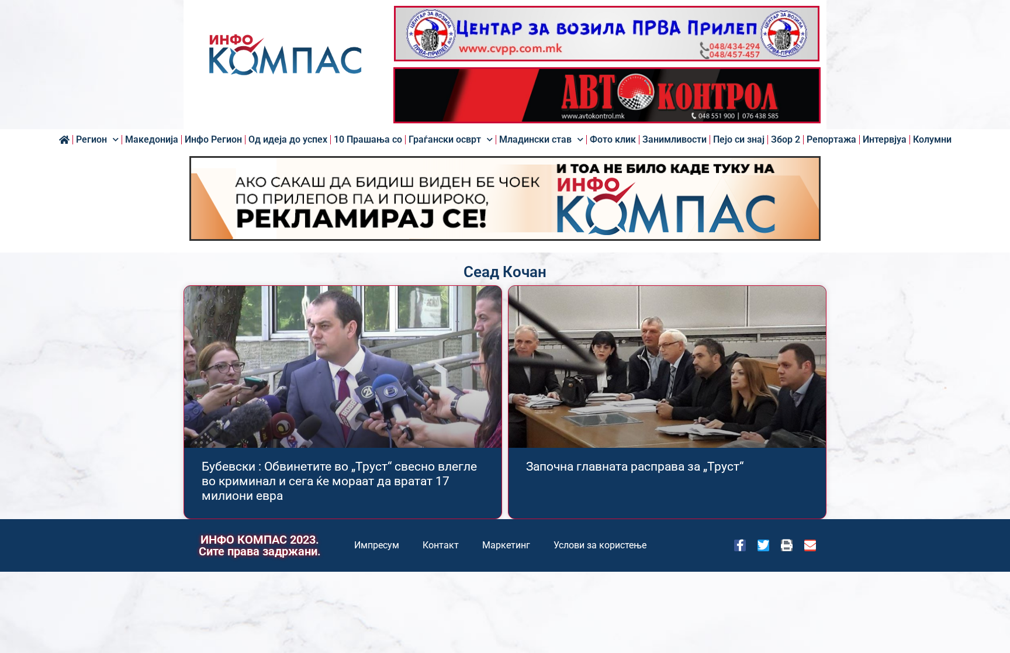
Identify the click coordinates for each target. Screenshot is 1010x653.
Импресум (376, 545)
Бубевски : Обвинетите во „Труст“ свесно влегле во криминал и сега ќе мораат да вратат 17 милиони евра (339, 481)
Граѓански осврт (445, 139)
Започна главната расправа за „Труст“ (634, 466)
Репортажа (831, 139)
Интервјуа (885, 139)
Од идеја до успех (287, 139)
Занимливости (674, 139)
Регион (91, 139)
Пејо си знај (739, 139)
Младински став (535, 139)
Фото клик (613, 139)
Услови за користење (600, 545)
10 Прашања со (368, 139)
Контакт (441, 545)
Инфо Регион (213, 139)
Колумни (932, 139)
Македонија (151, 139)
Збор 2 (785, 139)
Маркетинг (506, 545)
